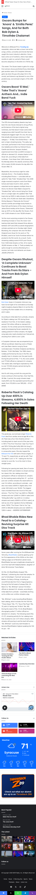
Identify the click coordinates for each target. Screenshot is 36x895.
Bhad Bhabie (13, 555)
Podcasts (11, 882)
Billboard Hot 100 (8, 454)
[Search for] (34, 7)
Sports (26, 879)
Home (5, 12)
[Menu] (2, 7)
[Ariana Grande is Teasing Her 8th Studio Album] (9, 647)
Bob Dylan (5, 302)
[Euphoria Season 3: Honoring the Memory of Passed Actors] (6, 847)
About (17, 882)
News (30, 879)
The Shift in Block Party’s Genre (25, 654)
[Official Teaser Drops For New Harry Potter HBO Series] (29, 854)
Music (10, 12)
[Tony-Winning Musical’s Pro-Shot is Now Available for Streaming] (29, 847)
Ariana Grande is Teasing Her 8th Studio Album (7, 656)
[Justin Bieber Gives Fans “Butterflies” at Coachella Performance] (18, 839)
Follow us (4, 862)
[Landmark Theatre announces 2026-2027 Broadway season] (6, 839)
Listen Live (24, 882)
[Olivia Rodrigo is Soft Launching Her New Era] (9, 667)
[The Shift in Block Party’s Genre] (27, 646)
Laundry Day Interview (26, 664)
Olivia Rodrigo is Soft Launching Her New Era (9, 675)
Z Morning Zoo (17, 879)
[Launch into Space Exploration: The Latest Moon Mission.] (6, 854)
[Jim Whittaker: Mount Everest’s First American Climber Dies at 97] (29, 839)
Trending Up (24, 47)
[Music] (7, 6)
